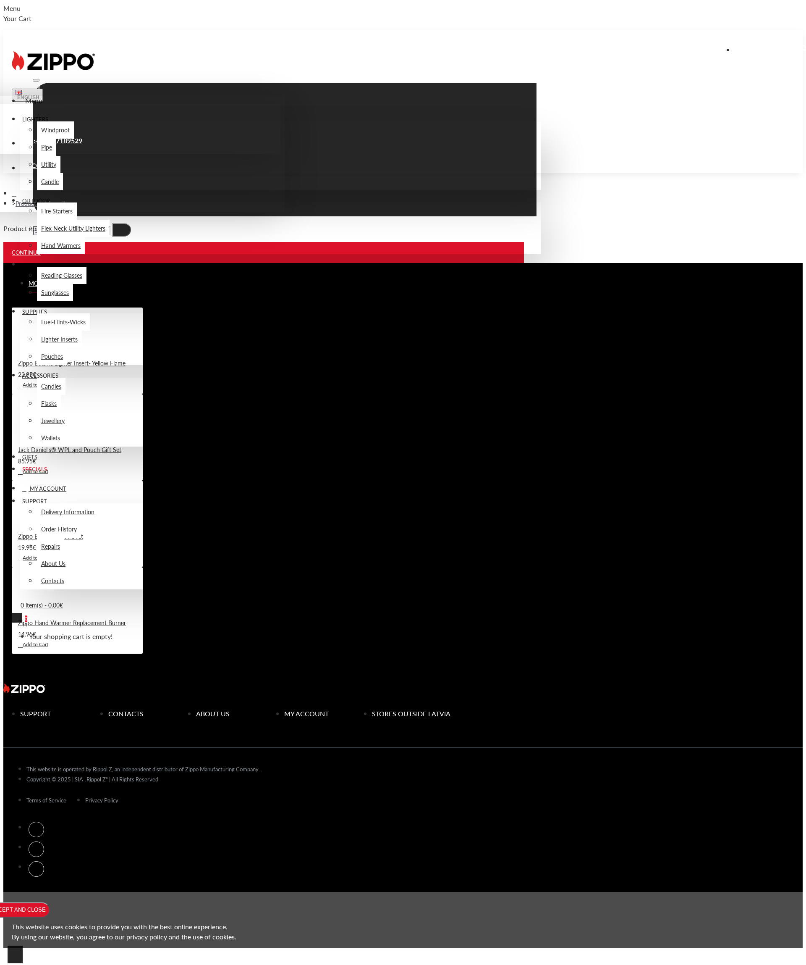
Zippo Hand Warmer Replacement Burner (72, 622)
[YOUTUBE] (36, 869)
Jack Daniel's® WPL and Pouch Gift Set (69, 449)
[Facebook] (36, 829)
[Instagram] (36, 849)
